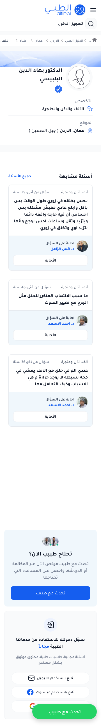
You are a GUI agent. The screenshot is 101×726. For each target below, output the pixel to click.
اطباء (23, 40)
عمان (39, 40)
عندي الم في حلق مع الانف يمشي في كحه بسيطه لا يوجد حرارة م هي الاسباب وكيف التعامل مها (52, 377)
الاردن (54, 40)
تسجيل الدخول (70, 23)
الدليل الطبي (74, 40)
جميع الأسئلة (19, 176)
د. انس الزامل (62, 249)
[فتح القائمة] (91, 10)
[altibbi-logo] (65, 10)
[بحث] (91, 23)
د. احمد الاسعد (61, 323)
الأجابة (50, 260)
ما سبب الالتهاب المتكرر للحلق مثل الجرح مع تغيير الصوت (53, 299)
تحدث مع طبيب (50, 593)
